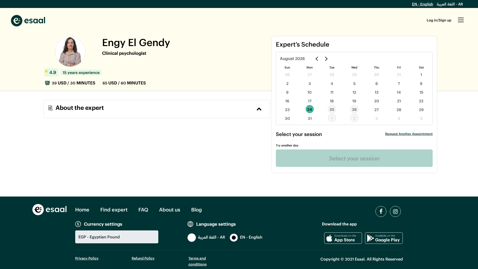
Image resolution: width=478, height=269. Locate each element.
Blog (196, 209)
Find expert (113, 209)
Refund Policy (143, 258)
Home (82, 209)
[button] (461, 22)
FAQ (143, 209)
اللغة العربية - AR (450, 4)
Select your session (354, 158)
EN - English (422, 4)
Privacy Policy (87, 258)
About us (169, 209)
